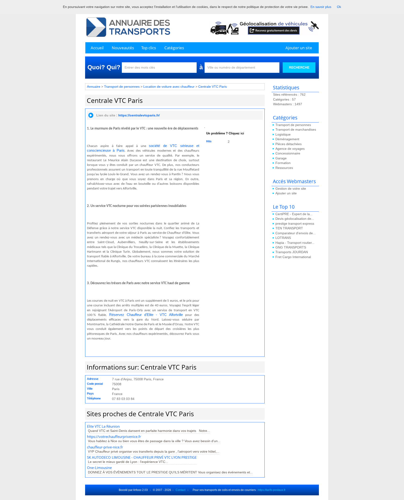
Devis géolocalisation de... (294, 218)
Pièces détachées (288, 144)
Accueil (97, 47)
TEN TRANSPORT (289, 228)
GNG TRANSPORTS (290, 247)
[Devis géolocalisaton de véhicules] (264, 28)
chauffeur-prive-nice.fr (105, 447)
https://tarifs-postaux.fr (271, 490)
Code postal (95, 383)
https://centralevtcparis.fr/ (139, 115)
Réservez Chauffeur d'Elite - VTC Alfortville (146, 315)
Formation (283, 163)
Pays (90, 393)
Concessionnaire (287, 153)
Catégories (174, 47)
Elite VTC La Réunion (103, 426)
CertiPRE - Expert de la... (294, 214)
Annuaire (93, 86)
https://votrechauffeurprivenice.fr (114, 436)
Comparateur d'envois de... (295, 233)
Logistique (283, 134)
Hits (209, 141)
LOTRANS (283, 238)
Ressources (284, 168)
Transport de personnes (293, 125)
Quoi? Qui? (103, 67)
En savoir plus (320, 7)
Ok (339, 7)
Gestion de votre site (290, 188)
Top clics (148, 47)
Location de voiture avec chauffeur (169, 86)
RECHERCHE (299, 67)
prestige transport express (294, 223)
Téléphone (94, 398)
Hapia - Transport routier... (294, 243)
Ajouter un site (298, 47)
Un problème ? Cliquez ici (225, 133)
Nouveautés (123, 47)
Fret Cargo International (293, 257)
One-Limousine (99, 467)
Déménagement (287, 139)
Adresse (92, 379)
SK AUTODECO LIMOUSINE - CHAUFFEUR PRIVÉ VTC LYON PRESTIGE (142, 457)
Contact (180, 490)
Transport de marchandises (295, 129)
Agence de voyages (290, 148)
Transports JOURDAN (291, 252)
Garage (281, 158)
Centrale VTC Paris (212, 86)
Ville (90, 388)
